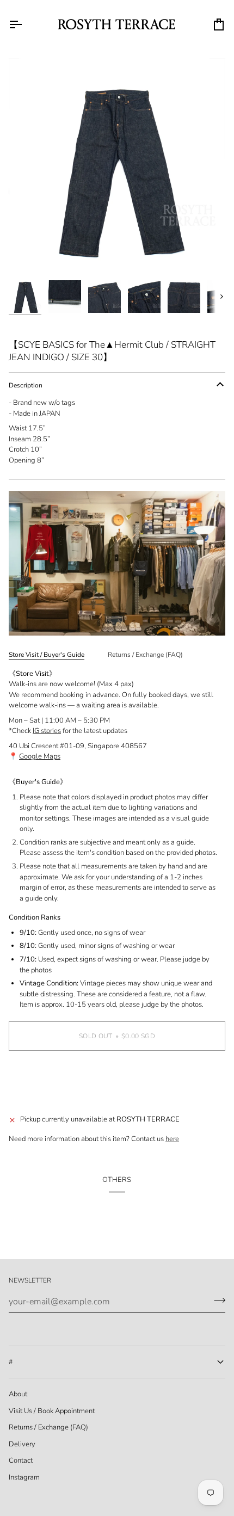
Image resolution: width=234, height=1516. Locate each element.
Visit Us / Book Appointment (52, 1411)
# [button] (11, 1362)
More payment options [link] (43, 1100)
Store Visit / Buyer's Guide (46, 654)
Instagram (24, 1477)
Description (25, 385)
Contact (21, 1460)
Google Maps (39, 756)
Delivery (22, 1444)
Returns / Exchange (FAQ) (145, 654)
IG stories (47, 731)
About (18, 1394)
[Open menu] (25, 24)
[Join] (216, 1300)
